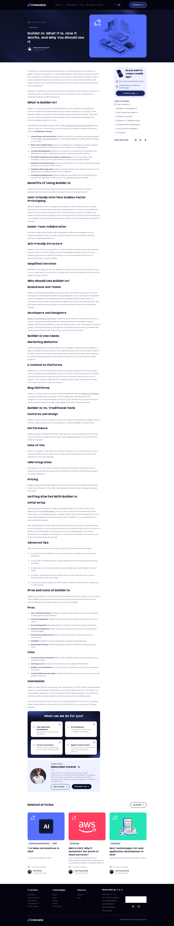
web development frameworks (78, 125)
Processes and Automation (39, 843)
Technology (33, 27)
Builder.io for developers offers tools (42, 318)
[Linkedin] (133, 906)
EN (119, 5)
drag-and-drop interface (47, 139)
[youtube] (139, 906)
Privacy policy (107, 910)
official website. (48, 511)
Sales (55, 843)
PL (115, 5)
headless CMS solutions (90, 393)
